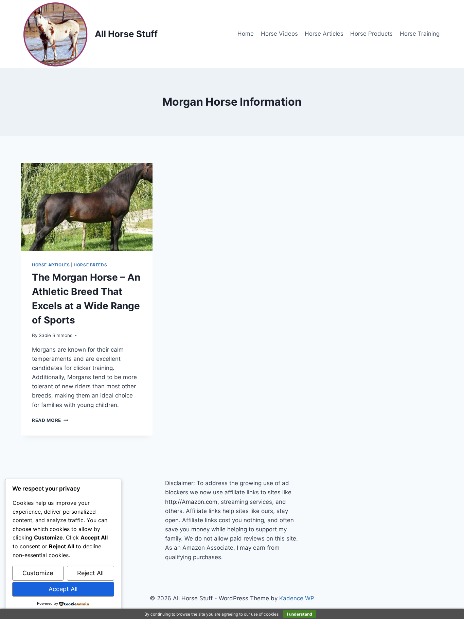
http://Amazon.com (191, 501)
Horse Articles (324, 33)
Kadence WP (296, 598)
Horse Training (420, 33)
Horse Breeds (90, 264)
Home (245, 33)
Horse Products (371, 33)
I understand (299, 614)
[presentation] (87, 207)
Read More (50, 420)
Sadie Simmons (55, 335)
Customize (37, 573)
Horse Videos (279, 33)
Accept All (63, 589)
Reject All (90, 573)
